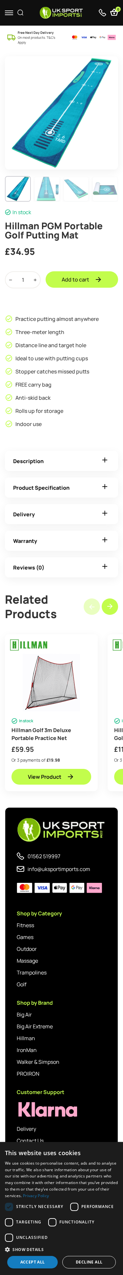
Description (28, 461)
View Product (44, 776)
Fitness (25, 925)
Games (25, 937)
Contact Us (30, 1140)
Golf (22, 984)
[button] (110, 606)
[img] (61, 13)
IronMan (27, 1050)
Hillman (26, 1038)
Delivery (24, 514)
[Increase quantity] (35, 280)
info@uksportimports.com (59, 869)
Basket (117, 10)
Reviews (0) (28, 567)
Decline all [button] (89, 1262)
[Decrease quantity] (10, 280)
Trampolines (32, 972)
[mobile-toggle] (9, 13)
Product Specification (41, 487)
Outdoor (27, 948)
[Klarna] (46, 1109)
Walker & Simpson (38, 1061)
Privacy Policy (36, 1195)
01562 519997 (44, 856)
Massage (27, 960)
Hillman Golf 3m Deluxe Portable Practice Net (41, 734)
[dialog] (61, 1208)
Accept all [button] (32, 1262)
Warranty (25, 541)
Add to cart (75, 279)
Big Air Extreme (35, 1026)
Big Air (24, 1014)
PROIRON (28, 1073)
